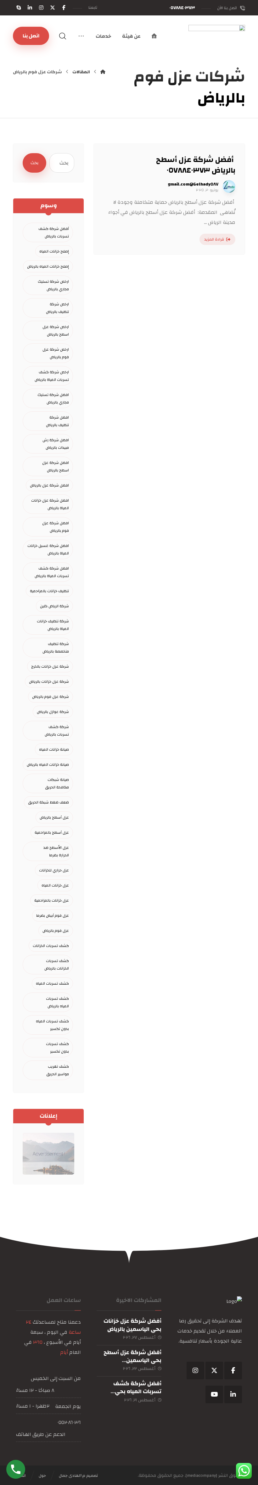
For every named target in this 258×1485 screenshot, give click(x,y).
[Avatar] (229, 186)
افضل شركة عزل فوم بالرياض (55, 527)
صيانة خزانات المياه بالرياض (48, 764)
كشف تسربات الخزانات (51, 945)
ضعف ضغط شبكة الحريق (48, 802)
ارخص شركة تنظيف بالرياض (57, 308)
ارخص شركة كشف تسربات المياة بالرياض (52, 376)
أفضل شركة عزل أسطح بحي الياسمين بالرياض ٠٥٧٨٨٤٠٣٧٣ (132, 1360)
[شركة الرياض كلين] (216, 53)
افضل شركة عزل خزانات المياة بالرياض (50, 504)
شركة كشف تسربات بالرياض (57, 730)
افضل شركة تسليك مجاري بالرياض (53, 398)
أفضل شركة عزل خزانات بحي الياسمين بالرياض (132, 1325)
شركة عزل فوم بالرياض (50, 696)
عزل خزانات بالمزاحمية (51, 900)
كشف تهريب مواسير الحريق (57, 1070)
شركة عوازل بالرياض (53, 711)
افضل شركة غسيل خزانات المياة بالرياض (48, 549)
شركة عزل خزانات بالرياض (49, 681)
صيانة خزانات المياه (54, 749)
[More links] (81, 36)
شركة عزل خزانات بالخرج (50, 666)
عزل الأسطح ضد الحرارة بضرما (56, 851)
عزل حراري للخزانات (54, 870)
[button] (64, 8)
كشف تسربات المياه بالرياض (57, 1002)
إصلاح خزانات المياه (54, 251)
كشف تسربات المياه (52, 983)
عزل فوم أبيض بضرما (52, 915)
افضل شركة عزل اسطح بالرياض (55, 466)
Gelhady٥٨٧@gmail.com (193, 184)
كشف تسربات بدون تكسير (57, 1047)
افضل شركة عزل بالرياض (49, 485)
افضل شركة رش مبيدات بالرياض (55, 444)
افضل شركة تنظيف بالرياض (57, 421)
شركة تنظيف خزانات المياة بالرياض (53, 625)
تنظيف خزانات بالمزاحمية (49, 590)
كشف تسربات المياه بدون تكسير (52, 1025)
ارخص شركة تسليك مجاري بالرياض (53, 285)
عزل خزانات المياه (55, 885)
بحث (34, 163)
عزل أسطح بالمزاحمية (52, 832)
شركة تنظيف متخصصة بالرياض (55, 647)
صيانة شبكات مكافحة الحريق (57, 783)
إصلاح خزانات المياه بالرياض (48, 266)
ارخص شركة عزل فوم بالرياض (55, 353)
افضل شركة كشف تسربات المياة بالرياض (52, 572)
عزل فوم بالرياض (55, 930)
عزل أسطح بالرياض (54, 817)
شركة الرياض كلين (54, 606)
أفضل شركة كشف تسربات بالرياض (53, 232)
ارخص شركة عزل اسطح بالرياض (55, 330)
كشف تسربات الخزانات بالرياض (56, 964)
